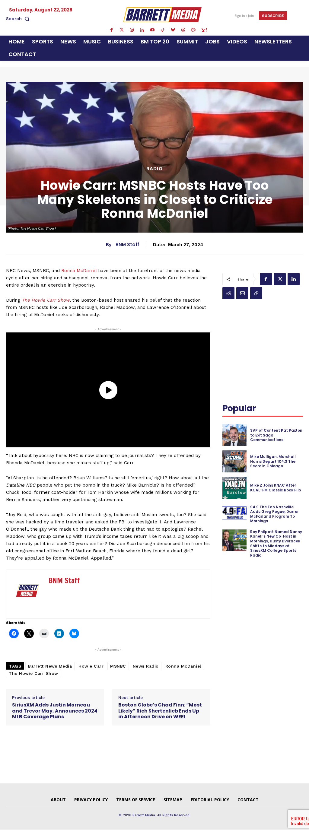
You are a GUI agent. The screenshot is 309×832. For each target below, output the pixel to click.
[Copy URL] (256, 293)
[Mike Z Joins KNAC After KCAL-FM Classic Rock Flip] (234, 488)
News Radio (146, 666)
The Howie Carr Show (46, 300)
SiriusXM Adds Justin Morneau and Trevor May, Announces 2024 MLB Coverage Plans (54, 710)
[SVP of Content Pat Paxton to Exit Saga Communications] (234, 435)
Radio (154, 168)
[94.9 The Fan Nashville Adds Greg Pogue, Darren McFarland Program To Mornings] (234, 514)
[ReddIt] (228, 293)
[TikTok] (162, 30)
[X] (280, 279)
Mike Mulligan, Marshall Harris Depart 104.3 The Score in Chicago (273, 461)
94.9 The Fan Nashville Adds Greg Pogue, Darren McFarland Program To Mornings (275, 514)
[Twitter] (121, 30)
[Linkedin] (142, 30)
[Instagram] (132, 30)
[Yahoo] (203, 30)
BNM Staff (127, 244)
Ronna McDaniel (79, 270)
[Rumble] (193, 30)
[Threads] (183, 30)
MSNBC (118, 666)
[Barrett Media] (162, 14)
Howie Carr (91, 666)
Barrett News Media (50, 666)
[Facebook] (111, 30)
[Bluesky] (173, 30)
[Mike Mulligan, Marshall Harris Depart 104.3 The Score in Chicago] (234, 461)
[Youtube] (152, 30)
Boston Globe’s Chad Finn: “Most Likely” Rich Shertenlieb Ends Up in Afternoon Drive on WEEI (160, 710)
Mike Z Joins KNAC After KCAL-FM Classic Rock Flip (275, 488)
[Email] (242, 293)
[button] (19, 18)
